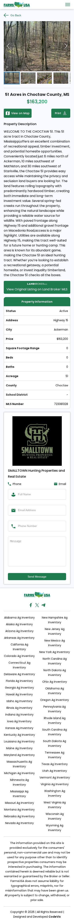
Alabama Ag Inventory (19, 618)
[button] (37, 46)
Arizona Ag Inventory (19, 631)
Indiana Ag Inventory (19, 715)
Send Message (37, 576)
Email (62, 484)
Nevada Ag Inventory (19, 823)
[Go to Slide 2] (28, 78)
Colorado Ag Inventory (19, 656)
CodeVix (55, 917)
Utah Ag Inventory (54, 771)
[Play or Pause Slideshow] (7, 67)
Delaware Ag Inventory (19, 674)
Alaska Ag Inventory (19, 624)
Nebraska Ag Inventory (19, 816)
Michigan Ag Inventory (19, 773)
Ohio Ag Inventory (54, 682)
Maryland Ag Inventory (19, 755)
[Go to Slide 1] (12, 78)
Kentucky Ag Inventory (19, 735)
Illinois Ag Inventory (19, 708)
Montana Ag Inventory (19, 810)
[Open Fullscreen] (66, 67)
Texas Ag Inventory (54, 764)
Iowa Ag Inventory (19, 721)
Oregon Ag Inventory (54, 700)
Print (58, 113)
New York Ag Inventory (54, 652)
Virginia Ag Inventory (55, 784)
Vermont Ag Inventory (54, 777)
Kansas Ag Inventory (19, 728)
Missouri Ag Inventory (19, 803)
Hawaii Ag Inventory (19, 694)
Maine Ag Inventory (19, 748)
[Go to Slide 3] (44, 78)
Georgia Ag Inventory (19, 688)
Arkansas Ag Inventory (19, 638)
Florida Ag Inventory (19, 681)
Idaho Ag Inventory (19, 701)
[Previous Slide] (8, 46)
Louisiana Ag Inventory (19, 741)
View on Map (20, 113)
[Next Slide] (66, 46)
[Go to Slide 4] (61, 78)
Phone (17, 484)
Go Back (15, 15)
